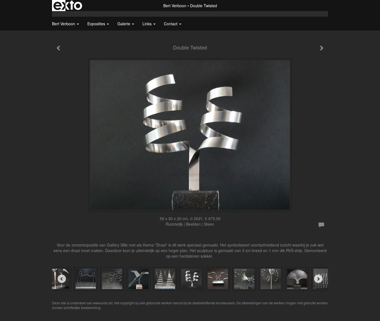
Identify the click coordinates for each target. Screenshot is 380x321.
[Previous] (62, 279)
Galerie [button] (124, 23)
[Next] (318, 279)
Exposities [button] (96, 23)
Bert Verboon (174, 5)
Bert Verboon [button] (64, 23)
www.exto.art (102, 302)
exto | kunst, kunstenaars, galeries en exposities (67, 5)
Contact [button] (171, 23)
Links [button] (147, 23)
